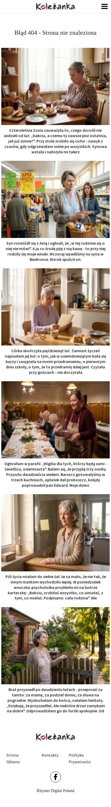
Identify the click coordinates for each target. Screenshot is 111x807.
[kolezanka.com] (55, 6)
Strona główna (13, 758)
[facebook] (55, 776)
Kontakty (50, 755)
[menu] (104, 6)
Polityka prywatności (80, 758)
